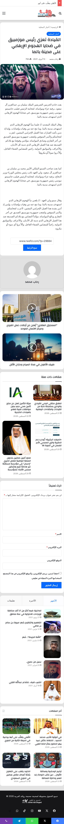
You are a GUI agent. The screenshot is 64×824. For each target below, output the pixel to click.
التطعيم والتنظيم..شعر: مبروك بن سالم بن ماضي (23, 624)
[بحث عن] (60, 14)
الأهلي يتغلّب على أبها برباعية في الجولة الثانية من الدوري (31, 3)
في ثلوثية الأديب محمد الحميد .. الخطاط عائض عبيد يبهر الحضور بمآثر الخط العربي (48, 740)
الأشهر (53, 600)
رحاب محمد (53, 59)
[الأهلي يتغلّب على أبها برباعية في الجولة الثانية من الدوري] (16, 726)
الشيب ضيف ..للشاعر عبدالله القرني (25, 682)
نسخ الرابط (32, 247)
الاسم (58, 534)
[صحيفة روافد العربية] (46, 13)
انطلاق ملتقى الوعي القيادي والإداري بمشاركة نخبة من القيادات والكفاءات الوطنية (48, 406)
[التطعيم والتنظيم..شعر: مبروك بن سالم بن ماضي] (52, 627)
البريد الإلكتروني (54, 547)
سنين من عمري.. (33, 662)
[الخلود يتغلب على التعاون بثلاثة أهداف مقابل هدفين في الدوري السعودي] (16, 760)
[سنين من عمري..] (52, 669)
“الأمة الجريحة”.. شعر (31, 637)
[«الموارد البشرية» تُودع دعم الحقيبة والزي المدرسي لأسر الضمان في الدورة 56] (47, 429)
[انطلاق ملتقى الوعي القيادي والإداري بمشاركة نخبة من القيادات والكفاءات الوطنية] (47, 393)
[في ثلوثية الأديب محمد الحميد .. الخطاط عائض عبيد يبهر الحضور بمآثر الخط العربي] (48, 726)
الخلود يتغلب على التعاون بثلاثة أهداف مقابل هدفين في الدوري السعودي (18, 774)
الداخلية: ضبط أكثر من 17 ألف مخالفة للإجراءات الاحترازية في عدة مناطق (24, 612)
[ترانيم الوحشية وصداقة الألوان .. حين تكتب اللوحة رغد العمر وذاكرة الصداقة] (48, 760)
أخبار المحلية (44, 27)
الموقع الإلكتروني (54, 560)
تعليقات (11, 600)
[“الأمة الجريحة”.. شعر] (52, 646)
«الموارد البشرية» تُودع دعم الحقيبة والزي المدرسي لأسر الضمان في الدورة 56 (49, 443)
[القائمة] (3, 14)
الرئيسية (55, 27)
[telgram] (9, 811)
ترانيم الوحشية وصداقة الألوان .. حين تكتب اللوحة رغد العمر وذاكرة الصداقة (48, 774)
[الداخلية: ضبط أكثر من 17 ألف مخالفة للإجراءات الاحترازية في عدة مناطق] (52, 614)
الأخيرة (32, 600)
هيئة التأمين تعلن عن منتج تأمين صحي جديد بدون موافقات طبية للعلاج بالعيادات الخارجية (19, 407)
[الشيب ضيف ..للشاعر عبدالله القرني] (52, 691)
